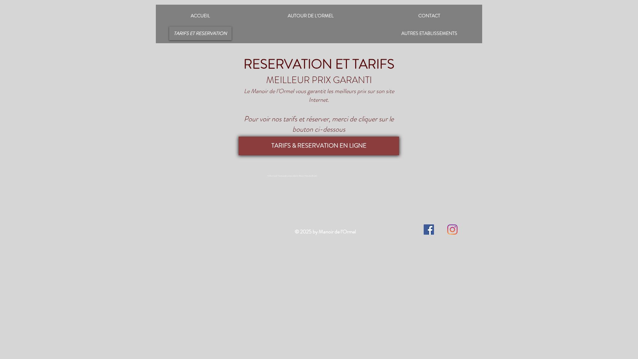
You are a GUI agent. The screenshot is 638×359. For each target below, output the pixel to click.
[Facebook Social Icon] (429, 229)
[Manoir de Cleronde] (452, 229)
